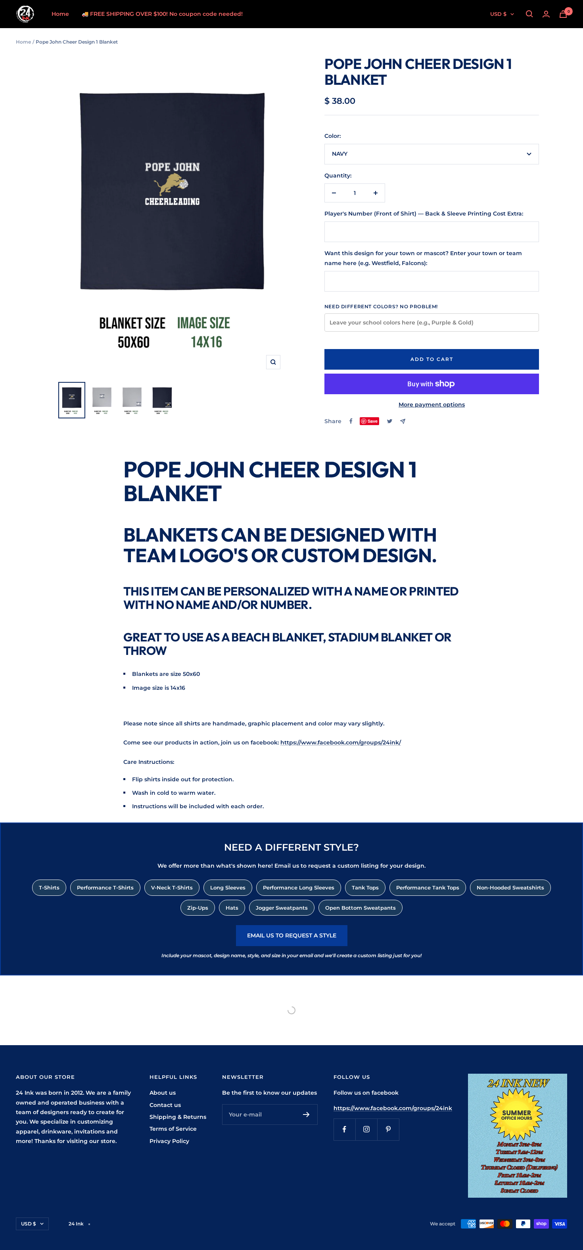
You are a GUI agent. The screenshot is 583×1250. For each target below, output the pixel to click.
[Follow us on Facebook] (344, 1129)
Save (373, 421)
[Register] (306, 1114)
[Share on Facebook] (351, 421)
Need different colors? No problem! (381, 306)
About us (163, 1092)
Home (60, 13)
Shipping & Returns (178, 1116)
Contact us (165, 1105)
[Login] (546, 14)
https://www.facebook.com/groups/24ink (393, 1108)
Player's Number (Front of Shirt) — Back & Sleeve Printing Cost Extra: (423, 213)
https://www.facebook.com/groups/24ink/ (340, 742)
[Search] (529, 13)
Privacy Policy (169, 1141)
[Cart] (563, 14)
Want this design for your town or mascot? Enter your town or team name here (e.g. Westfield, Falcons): (423, 258)
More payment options (432, 404)
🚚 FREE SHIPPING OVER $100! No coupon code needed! (162, 13)
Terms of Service (173, 1128)
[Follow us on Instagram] (366, 1129)
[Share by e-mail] (402, 421)
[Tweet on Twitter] (389, 421)
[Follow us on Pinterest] (388, 1129)
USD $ (498, 14)
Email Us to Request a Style (291, 935)
